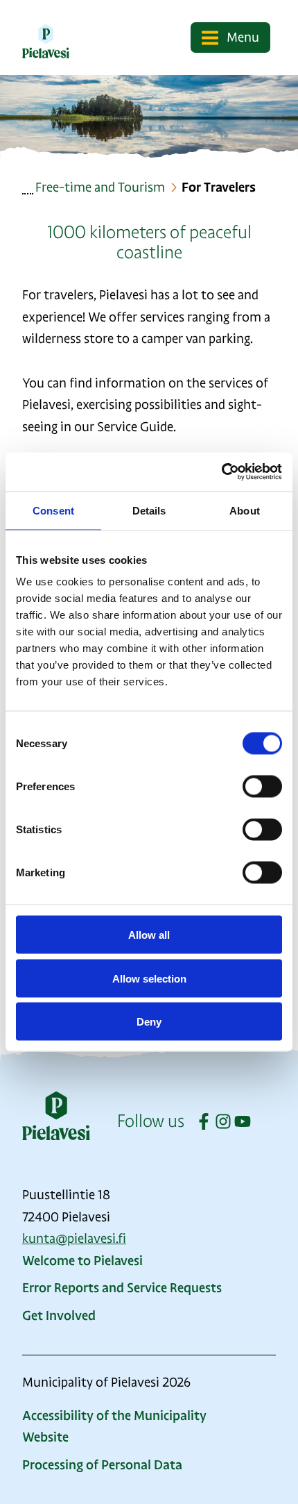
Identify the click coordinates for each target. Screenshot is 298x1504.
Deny (149, 1022)
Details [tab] (149, 510)
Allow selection (149, 978)
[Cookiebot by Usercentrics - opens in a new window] (221, 472)
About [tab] (244, 510)
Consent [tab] (53, 510)
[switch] (262, 787)
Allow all (149, 935)
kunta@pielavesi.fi (74, 1238)
